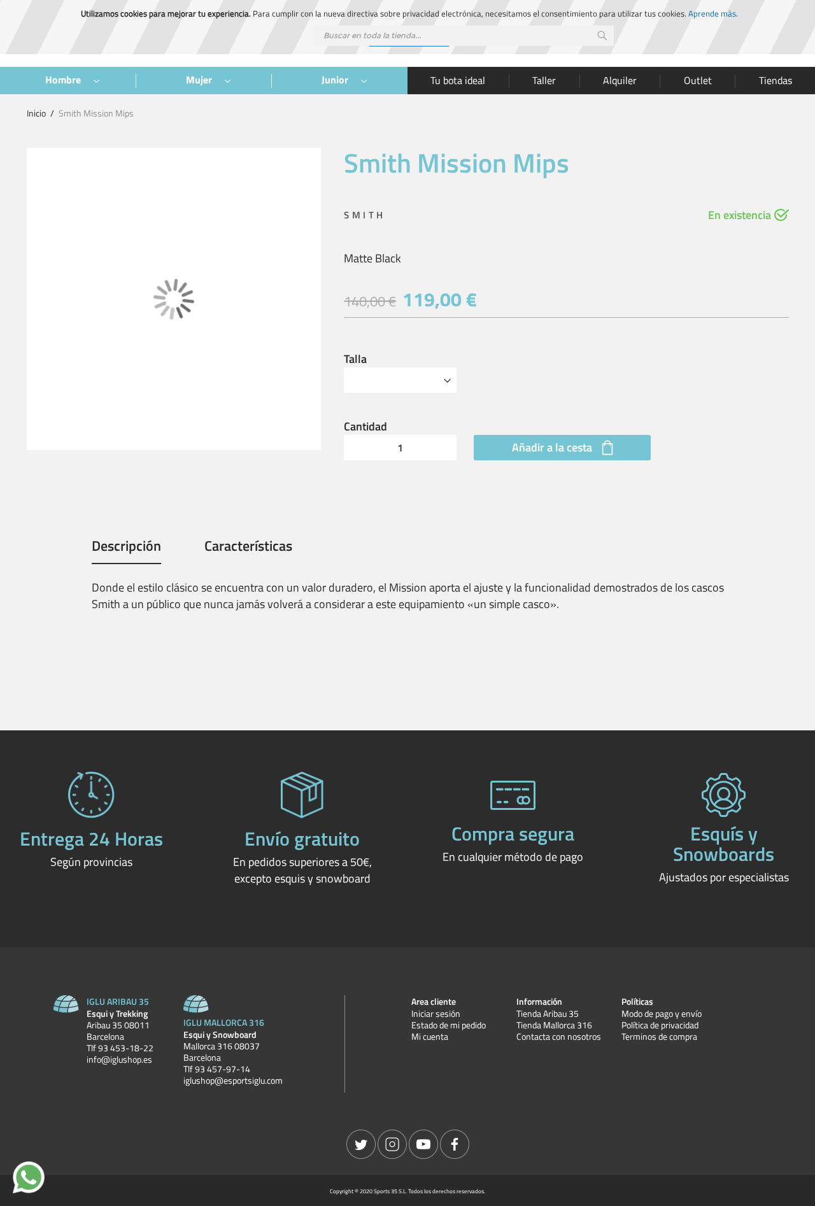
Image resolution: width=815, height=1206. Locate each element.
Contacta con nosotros (558, 1036)
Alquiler (620, 80)
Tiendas (775, 80)
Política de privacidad (659, 1025)
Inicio (36, 113)
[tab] (126, 550)
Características (248, 547)
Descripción (126, 547)
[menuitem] (68, 81)
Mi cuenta (429, 1036)
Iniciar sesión (435, 1013)
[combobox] (464, 35)
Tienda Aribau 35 (547, 1013)
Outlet (698, 80)
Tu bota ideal (457, 80)
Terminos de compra (659, 1036)
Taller (544, 80)
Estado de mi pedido (448, 1025)
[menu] (204, 80)
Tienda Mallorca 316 (554, 1025)
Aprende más (712, 13)
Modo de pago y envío (661, 1013)
